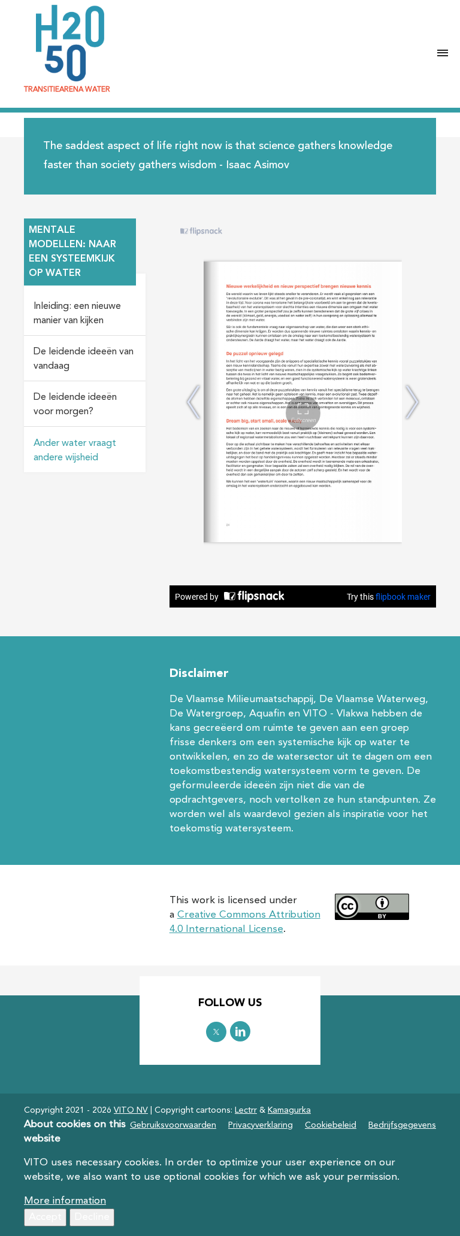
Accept (45, 1217)
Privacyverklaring (260, 1125)
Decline (92, 1217)
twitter (216, 1032)
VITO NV (131, 1110)
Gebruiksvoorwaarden (173, 1125)
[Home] (220, 43)
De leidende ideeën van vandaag (84, 359)
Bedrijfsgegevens (402, 1125)
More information (65, 1201)
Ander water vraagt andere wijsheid (75, 451)
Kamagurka (289, 1110)
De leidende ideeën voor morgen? (75, 405)
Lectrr (246, 1110)
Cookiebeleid (330, 1125)
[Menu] (442, 54)
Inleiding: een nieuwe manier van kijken (77, 314)
